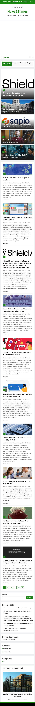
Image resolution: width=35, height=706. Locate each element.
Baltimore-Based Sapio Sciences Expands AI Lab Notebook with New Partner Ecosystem (16, 127)
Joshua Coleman (8, 183)
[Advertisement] (17, 37)
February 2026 (7, 648)
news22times (17, 11)
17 (18, 587)
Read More (5, 200)
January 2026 (6, 652)
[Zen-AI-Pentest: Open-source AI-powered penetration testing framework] (17, 84)
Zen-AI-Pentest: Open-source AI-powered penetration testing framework (17, 1)
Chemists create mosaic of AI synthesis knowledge (18, 608)
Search (4, 595)
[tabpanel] (17, 686)
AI (3, 90)
